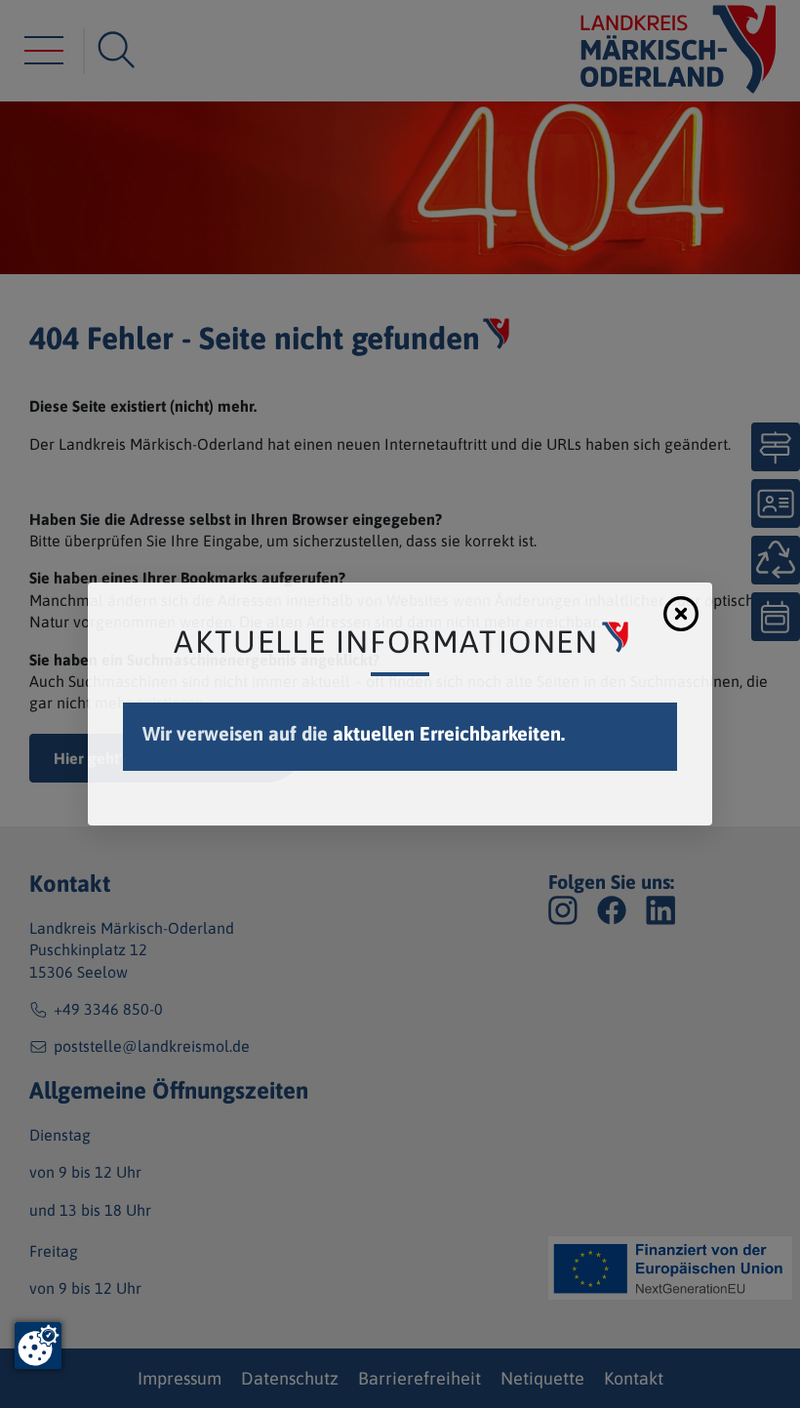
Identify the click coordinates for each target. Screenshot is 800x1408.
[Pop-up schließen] (681, 613)
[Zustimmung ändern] (38, 1345)
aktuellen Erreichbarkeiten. (449, 733)
